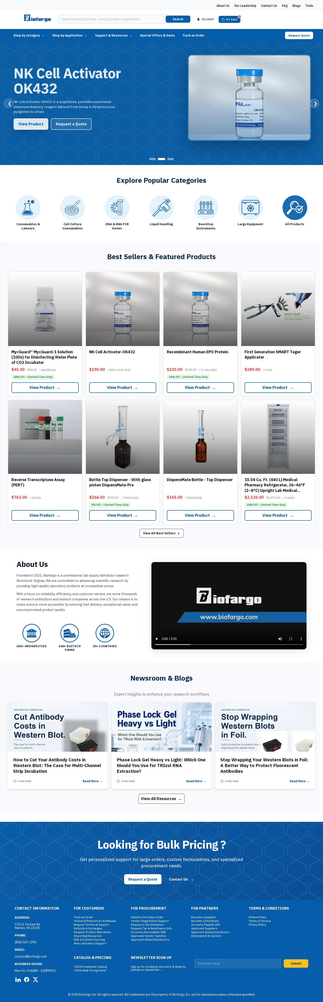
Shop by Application (67, 35)
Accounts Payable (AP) (205, 925)
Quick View (45, 308)
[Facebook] (27, 979)
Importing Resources (88, 936)
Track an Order (193, 35)
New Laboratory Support (90, 943)
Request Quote (299, 35)
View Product (29, 123)
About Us (222, 6)
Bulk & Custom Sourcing (89, 940)
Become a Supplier (203, 917)
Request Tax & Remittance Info (151, 928)
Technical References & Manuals (95, 921)
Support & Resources (111, 35)
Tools (309, 6)
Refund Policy (257, 917)
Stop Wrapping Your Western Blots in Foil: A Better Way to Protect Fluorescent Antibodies (264, 765)
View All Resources (161, 799)
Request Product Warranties (92, 932)
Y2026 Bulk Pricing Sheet (90, 970)
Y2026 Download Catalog (90, 967)
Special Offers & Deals (157, 35)
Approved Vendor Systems (148, 936)
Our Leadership (245, 6)
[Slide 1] (152, 159)
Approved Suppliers (204, 928)
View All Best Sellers (161, 533)
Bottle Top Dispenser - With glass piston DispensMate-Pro (120, 482)
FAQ (285, 6)
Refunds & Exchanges (88, 928)
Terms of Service (260, 921)
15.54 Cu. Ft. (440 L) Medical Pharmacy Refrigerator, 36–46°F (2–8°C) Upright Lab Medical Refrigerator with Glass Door (275, 487)
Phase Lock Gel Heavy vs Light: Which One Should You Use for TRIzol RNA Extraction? (161, 765)
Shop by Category (26, 35)
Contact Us (269, 6)
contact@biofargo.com (31, 956)
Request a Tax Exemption (147, 925)
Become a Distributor (205, 921)
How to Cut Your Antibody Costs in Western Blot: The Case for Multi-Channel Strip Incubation (57, 765)
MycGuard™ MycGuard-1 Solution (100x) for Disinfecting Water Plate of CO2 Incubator (44, 357)
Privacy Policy (257, 925)
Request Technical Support (91, 925)
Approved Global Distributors (150, 940)
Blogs (296, 6)
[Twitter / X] (35, 979)
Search (178, 19)
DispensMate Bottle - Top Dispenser (200, 479)
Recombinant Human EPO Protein (197, 351)
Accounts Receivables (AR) (148, 932)
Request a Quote (69, 123)
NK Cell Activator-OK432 (112, 351)
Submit (296, 963)
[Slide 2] (161, 159)
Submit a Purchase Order (147, 917)
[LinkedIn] (18, 979)
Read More (93, 781)
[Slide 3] (170, 159)
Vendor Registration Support (150, 921)
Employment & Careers (206, 936)
